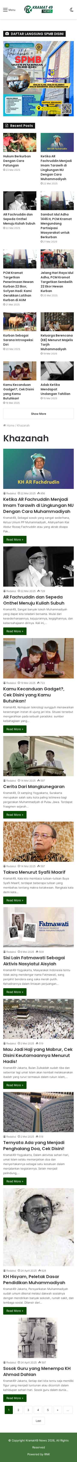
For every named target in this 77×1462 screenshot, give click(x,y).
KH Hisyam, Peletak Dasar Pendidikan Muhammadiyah (34, 1280)
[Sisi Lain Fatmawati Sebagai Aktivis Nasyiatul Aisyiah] (38, 927)
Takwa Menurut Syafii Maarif (34, 872)
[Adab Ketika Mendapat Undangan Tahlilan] (57, 370)
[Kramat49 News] (38, 9)
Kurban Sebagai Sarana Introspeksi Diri (18, 340)
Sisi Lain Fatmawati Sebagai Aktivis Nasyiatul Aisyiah (34, 961)
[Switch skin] (72, 11)
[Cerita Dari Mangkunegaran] (38, 756)
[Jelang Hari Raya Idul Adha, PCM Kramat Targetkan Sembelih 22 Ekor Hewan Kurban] (57, 258)
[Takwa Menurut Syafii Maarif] (38, 842)
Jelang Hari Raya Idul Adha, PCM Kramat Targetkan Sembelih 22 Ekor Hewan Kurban (57, 282)
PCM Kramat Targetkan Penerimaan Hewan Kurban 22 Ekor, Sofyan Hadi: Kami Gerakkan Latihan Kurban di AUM (18, 286)
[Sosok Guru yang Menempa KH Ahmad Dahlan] (38, 1338)
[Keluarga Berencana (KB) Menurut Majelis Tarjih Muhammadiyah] (57, 321)
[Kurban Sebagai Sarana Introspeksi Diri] (19, 321)
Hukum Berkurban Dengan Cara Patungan (17, 161)
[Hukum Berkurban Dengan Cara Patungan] (19, 142)
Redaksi (11, 493)
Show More (38, 413)
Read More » (14, 539)
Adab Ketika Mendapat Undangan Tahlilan (55, 389)
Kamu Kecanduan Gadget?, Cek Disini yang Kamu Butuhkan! (33, 695)
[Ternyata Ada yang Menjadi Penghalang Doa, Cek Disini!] (38, 1112)
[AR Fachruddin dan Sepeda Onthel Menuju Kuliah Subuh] (38, 566)
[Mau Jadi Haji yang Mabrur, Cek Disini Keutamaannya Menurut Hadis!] (38, 1019)
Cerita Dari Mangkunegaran (34, 787)
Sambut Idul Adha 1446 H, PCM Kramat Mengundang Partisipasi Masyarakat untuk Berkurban (56, 225)
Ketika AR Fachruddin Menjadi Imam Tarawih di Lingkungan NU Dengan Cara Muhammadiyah (38, 505)
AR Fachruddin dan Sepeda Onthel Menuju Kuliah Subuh (33, 600)
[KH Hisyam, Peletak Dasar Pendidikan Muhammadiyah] (38, 1227)
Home (10, 425)
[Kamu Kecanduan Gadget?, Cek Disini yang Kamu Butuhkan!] (38, 658)
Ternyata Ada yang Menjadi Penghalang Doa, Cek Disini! (33, 1146)
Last (38, 1420)
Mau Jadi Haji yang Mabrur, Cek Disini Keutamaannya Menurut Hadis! (38, 1055)
